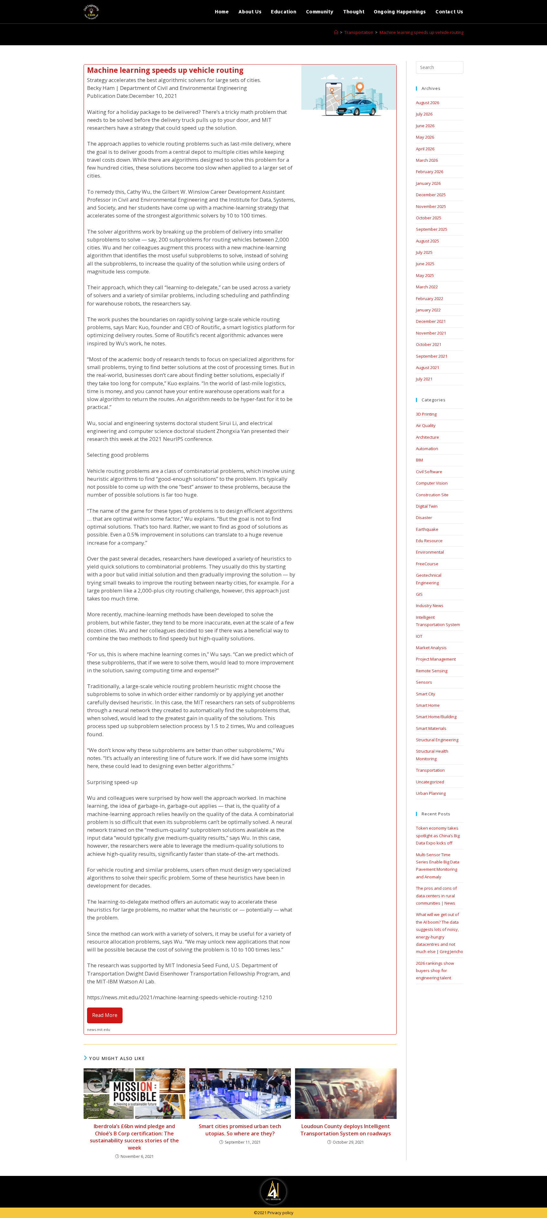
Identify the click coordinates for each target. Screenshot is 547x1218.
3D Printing (426, 414)
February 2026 (429, 171)
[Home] (336, 32)
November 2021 (431, 333)
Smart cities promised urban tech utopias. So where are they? (240, 1130)
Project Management (436, 659)
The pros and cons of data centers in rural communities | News (436, 895)
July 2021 (424, 379)
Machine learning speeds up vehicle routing (421, 32)
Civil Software (429, 471)
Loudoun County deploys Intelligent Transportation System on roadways (345, 1130)
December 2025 (431, 195)
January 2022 (428, 310)
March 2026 (427, 160)
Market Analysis (431, 647)
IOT (419, 636)
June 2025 (425, 264)
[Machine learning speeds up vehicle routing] (240, 549)
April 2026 (425, 149)
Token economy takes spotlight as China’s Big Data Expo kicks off (438, 835)
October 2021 (428, 344)
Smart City (425, 694)
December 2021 (431, 321)
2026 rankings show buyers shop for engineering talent (435, 970)
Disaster (424, 517)
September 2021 (431, 356)
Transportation (430, 770)
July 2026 (424, 114)
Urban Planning (431, 793)
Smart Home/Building (436, 716)
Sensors (424, 682)
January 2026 (428, 183)
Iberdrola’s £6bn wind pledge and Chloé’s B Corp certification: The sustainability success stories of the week (134, 1137)
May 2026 (425, 137)
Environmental (430, 552)
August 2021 (427, 367)
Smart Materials (431, 728)
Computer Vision (432, 483)
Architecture (427, 437)
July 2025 (424, 252)
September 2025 (431, 229)
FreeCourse (427, 564)
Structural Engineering (437, 740)
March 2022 (427, 287)
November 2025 (431, 206)
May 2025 (425, 275)
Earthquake (427, 529)
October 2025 (428, 218)
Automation (427, 448)
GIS (419, 594)
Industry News (429, 605)
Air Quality (426, 425)
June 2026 (425, 126)
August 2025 (427, 241)
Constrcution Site (432, 495)
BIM (419, 460)
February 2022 (429, 298)
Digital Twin (426, 506)
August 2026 (427, 102)
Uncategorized (430, 782)
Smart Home (428, 705)
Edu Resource (429, 540)
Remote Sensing (431, 671)
